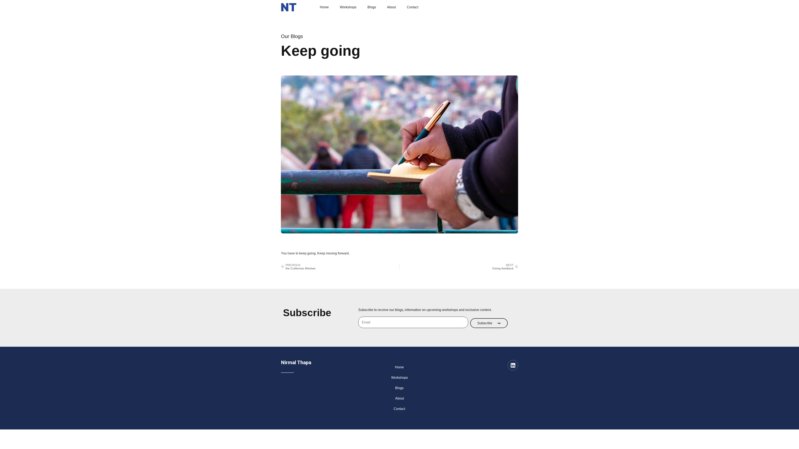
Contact (412, 7)
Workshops (348, 7)
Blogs (371, 7)
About (391, 7)
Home (324, 7)
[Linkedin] (513, 365)
